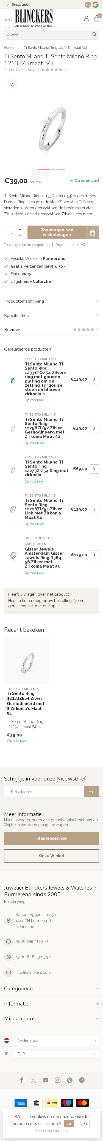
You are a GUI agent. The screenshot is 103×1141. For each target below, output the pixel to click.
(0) (66, 69)
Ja (69, 1123)
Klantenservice (52, 838)
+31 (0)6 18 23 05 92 (33, 957)
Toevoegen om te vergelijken (27, 245)
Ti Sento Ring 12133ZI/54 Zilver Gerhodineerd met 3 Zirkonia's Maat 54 (25, 703)
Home (9, 47)
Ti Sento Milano (19, 69)
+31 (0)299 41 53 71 (32, 941)
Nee (83, 1123)
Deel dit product (68, 245)
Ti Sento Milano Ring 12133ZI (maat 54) (55, 47)
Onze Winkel (51, 855)
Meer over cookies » (52, 1131)
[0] (96, 18)
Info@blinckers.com (33, 972)
